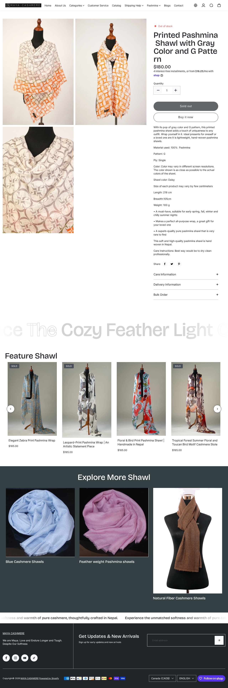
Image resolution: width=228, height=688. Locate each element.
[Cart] (219, 5)
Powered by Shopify (49, 678)
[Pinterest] (179, 264)
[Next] (217, 409)
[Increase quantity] (175, 90)
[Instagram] (15, 657)
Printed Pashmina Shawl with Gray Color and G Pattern (186, 47)
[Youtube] (24, 657)
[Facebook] (164, 264)
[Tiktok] (34, 657)
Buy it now (185, 117)
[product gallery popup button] (67, 121)
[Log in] (203, 5)
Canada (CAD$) (160, 678)
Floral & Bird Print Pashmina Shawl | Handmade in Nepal (141, 442)
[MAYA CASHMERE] (23, 5)
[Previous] (11, 409)
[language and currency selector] (195, 5)
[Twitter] (172, 264)
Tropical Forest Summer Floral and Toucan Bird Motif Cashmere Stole (194, 442)
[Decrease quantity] (158, 90)
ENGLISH (184, 678)
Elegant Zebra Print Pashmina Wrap (32, 440)
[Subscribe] (219, 640)
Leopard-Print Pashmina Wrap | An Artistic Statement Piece (86, 444)
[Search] (211, 5)
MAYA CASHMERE (13, 633)
